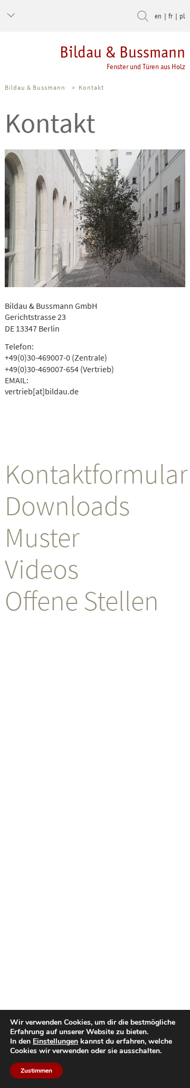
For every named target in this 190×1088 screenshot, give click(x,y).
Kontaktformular (96, 474)
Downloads (67, 505)
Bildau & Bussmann (122, 57)
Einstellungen (55, 1041)
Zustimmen (36, 1070)
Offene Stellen (82, 600)
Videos (42, 569)
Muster (42, 537)
